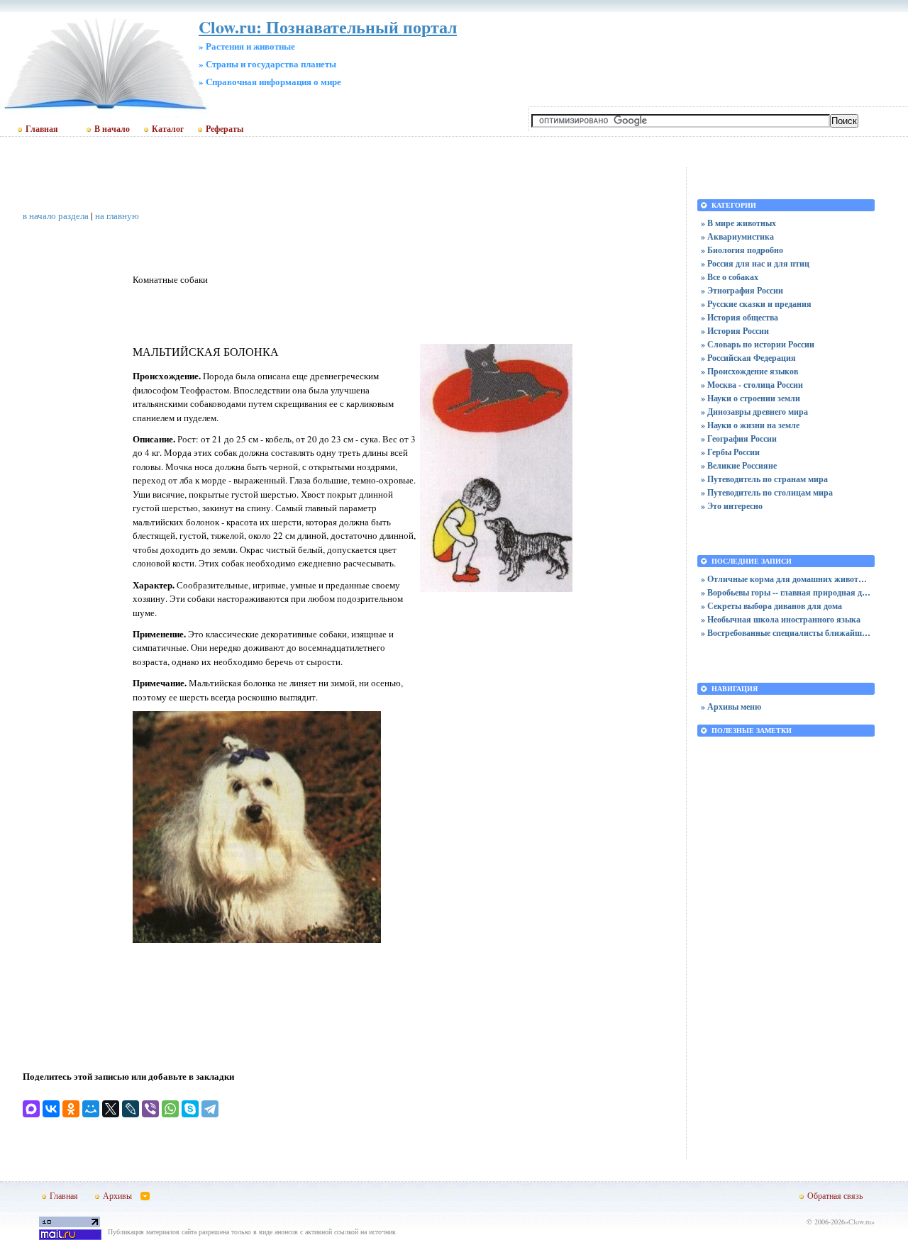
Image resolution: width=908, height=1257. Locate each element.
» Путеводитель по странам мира (764, 479)
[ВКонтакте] (51, 1108)
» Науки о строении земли (750, 398)
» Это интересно (732, 506)
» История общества (739, 317)
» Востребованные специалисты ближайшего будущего (786, 633)
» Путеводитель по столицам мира (767, 492)
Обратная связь (835, 1195)
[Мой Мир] (90, 1108)
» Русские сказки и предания (756, 304)
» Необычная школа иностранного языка (780, 619)
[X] (110, 1108)
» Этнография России (742, 290)
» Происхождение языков (749, 371)
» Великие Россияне (739, 465)
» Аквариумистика (737, 236)
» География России (739, 438)
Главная (42, 129)
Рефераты (224, 129)
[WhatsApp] (170, 1108)
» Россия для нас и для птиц (755, 263)
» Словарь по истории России (757, 344)
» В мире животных (738, 223)
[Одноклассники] (70, 1108)
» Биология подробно (742, 250)
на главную (117, 215)
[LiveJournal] (130, 1108)
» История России (735, 331)
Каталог (168, 129)
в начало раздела (56, 215)
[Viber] (150, 1108)
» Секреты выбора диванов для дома (771, 606)
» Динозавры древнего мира (754, 412)
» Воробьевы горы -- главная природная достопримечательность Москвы (786, 592)
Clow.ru (859, 1222)
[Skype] (190, 1108)
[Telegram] (209, 1108)
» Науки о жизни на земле (750, 425)
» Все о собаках (729, 277)
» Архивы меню (731, 706)
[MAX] (31, 1108)
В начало (112, 129)
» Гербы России (730, 452)
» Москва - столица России (752, 385)
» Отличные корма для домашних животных (786, 579)
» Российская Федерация (748, 358)
